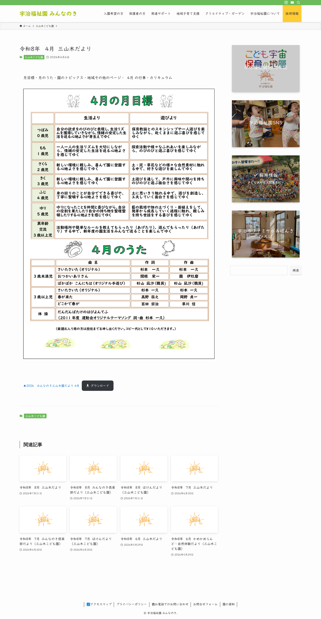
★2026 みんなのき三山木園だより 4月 (51, 385)
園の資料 (229, 604)
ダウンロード (100, 385)
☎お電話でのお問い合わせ (170, 604)
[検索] (298, 2)
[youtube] (292, 2)
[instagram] (286, 2)
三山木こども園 (34, 57)
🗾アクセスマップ (99, 604)
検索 (296, 270)
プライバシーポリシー (131, 604)
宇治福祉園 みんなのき (49, 13)
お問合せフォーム (205, 604)
